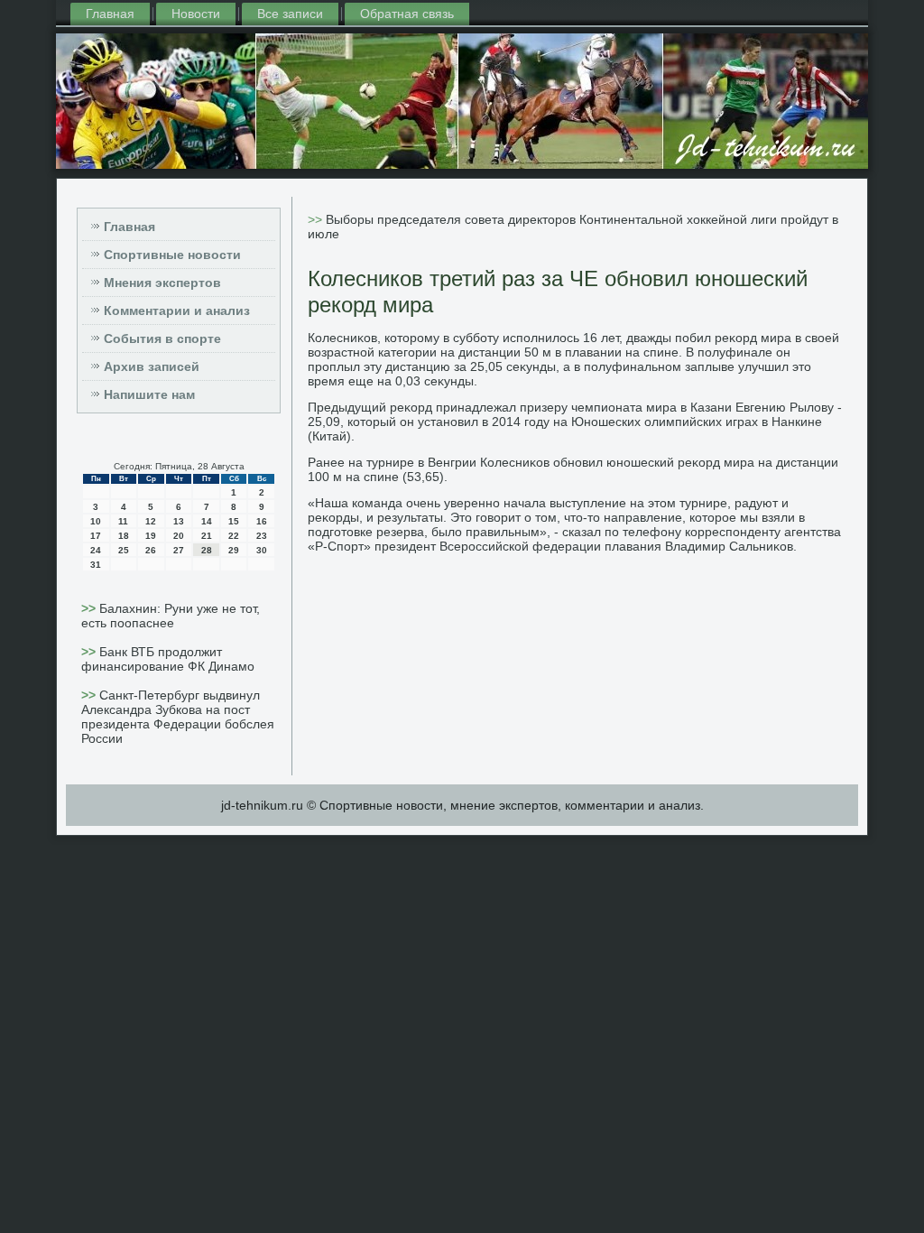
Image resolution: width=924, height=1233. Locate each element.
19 (150, 536)
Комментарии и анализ (177, 310)
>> (90, 608)
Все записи (290, 13)
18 (123, 536)
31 (95, 565)
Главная (110, 13)
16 (261, 521)
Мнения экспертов (162, 282)
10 (95, 521)
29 (233, 550)
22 (233, 536)
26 (150, 550)
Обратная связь (407, 13)
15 (233, 521)
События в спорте (162, 338)
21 (206, 536)
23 (261, 536)
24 (95, 550)
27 (178, 550)
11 (123, 521)
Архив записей (151, 366)
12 (150, 521)
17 (95, 536)
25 (123, 550)
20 (178, 536)
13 (178, 521)
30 (261, 550)
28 (206, 550)
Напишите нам (149, 394)
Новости (195, 13)
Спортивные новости (172, 254)
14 (206, 521)
